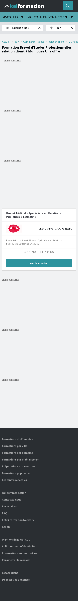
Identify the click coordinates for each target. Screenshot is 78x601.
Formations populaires (16, 473)
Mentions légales (12, 539)
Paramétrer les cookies (16, 560)
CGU (27, 539)
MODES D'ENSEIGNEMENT (48, 17)
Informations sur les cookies (19, 553)
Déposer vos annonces (16, 579)
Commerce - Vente (33, 41)
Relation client (56, 41)
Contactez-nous (11, 499)
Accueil (6, 41)
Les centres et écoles (14, 480)
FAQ (4, 513)
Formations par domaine (17, 453)
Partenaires (9, 506)
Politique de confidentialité (18, 546)
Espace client (10, 573)
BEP (16, 41)
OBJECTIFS (10, 17)
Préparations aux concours (18, 466)
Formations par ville (14, 446)
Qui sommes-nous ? (14, 493)
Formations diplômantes (17, 439)
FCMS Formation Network (18, 520)
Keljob (6, 527)
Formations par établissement (20, 459)
